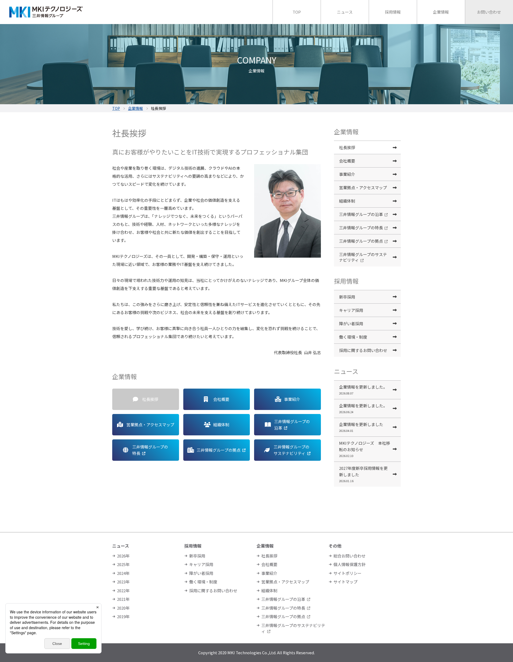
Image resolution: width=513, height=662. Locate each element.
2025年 (123, 564)
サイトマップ (345, 581)
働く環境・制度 (353, 337)
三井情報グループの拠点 (361, 241)
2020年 (123, 608)
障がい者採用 (351, 323)
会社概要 (347, 161)
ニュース (120, 546)
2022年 (123, 590)
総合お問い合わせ (349, 556)
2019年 (123, 616)
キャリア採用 (351, 310)
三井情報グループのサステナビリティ (363, 257)
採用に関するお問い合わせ (363, 350)
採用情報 (192, 546)
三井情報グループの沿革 (361, 214)
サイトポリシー (347, 573)
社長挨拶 (347, 147)
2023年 (123, 581)
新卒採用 (347, 297)
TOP (116, 108)
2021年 (123, 599)
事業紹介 (347, 174)
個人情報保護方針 (349, 564)
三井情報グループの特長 (361, 227)
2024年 (123, 573)
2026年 (123, 556)
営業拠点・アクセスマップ (363, 187)
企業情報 (135, 108)
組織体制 (347, 201)
